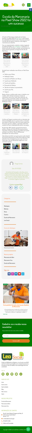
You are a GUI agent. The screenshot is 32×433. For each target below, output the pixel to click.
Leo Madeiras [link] (17, 46)
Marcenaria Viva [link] (8, 260)
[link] (23, 4)
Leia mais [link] (5, 314)
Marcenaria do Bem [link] (9, 257)
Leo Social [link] (6, 220)
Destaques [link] (6, 206)
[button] (29, 5)
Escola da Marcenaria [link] (9, 217)
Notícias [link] (6, 209)
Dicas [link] (5, 212)
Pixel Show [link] (19, 38)
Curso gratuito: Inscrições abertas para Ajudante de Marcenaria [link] (16, 305)
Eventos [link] (6, 214)
